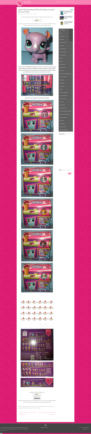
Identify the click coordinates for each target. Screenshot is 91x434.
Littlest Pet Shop (23, 406)
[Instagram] (45, 425)
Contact (66, 1)
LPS (22, 408)
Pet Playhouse (25, 408)
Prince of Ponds (33, 408)
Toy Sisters (27, 2)
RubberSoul (80, 427)
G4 (33, 406)
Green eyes (36, 406)
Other (27, 406)
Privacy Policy (5, 430)
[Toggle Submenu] (71, 30)
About (62, 1)
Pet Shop (29, 408)
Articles (70, 1)
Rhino (40, 408)
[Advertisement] (66, 151)
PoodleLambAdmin (21, 13)
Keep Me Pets (40, 406)
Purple (38, 408)
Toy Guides (57, 1)
